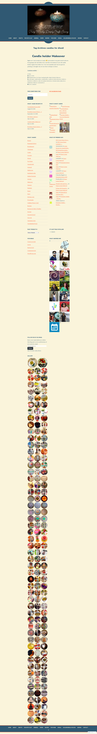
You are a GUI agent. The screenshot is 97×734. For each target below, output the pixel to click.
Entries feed (30, 247)
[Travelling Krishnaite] (54, 255)
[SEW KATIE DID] (54, 307)
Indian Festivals (52, 77)
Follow (30, 348)
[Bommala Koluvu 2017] (55, 120)
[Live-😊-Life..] (54, 266)
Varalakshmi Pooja (32, 223)
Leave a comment (32, 84)
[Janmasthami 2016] (54, 116)
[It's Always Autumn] (65, 245)
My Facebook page (55, 91)
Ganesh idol (30, 164)
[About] (51, 128)
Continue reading (32, 70)
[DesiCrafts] (65, 266)
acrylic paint (31, 79)
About (15, 38)
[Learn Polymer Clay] (65, 286)
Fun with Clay (28, 38)
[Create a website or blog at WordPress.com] (48, 730)
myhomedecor (41, 82)
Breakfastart (30, 146)
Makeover (58, 77)
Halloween (30, 170)
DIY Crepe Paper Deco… (62, 140)
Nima (30, 74)
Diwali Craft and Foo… (62, 183)
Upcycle (29, 217)
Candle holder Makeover (48, 56)
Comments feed (31, 250)
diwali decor (30, 81)
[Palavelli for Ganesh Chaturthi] (54, 107)
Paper (42, 38)
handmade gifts (44, 77)
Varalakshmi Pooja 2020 (33, 107)
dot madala (43, 81)
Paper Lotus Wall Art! (63, 152)
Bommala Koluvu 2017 (61, 177)
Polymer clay (30, 197)
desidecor (64, 79)
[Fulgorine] (54, 276)
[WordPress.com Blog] (65, 327)
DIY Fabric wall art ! (32, 116)
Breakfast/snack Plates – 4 (34, 111)
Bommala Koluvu (32, 77)
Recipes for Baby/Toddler (34, 208)
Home (10, 38)
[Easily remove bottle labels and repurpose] (65, 127)
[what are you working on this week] (65, 276)
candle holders (38, 79)
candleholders (45, 79)
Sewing (80, 38)
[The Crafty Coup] (54, 317)
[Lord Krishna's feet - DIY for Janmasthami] (64, 111)
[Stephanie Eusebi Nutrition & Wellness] (65, 317)
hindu (58, 81)
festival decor (49, 81)
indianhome (30, 82)
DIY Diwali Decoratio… (62, 150)
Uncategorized (31, 214)
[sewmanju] (65, 296)
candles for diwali (52, 79)
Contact (86, 38)
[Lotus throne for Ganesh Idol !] (54, 124)
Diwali (60, 38)
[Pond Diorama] (65, 106)
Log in (29, 244)
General (36, 38)
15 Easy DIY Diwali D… (62, 188)
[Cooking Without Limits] (54, 245)
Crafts (21, 38)
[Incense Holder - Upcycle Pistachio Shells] (65, 117)
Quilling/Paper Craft (33, 203)
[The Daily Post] (54, 327)
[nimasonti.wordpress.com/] (65, 307)
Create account (31, 241)
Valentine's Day (31, 220)
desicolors (59, 79)
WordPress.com (31, 253)
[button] (32, 363)
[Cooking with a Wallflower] (65, 255)
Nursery (29, 185)
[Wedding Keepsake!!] (55, 131)
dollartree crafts (37, 81)
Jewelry (29, 179)
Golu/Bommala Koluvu (69, 38)
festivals (54, 81)
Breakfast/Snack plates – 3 (34, 126)
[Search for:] (37, 94)
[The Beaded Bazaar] (54, 286)
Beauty (29, 140)
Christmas (30, 149)
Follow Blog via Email (34, 337)
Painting (29, 188)
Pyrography (30, 200)
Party (28, 194)
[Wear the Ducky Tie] (54, 296)
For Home (53, 38)
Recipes (47, 38)
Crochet (29, 155)
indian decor (63, 81)
